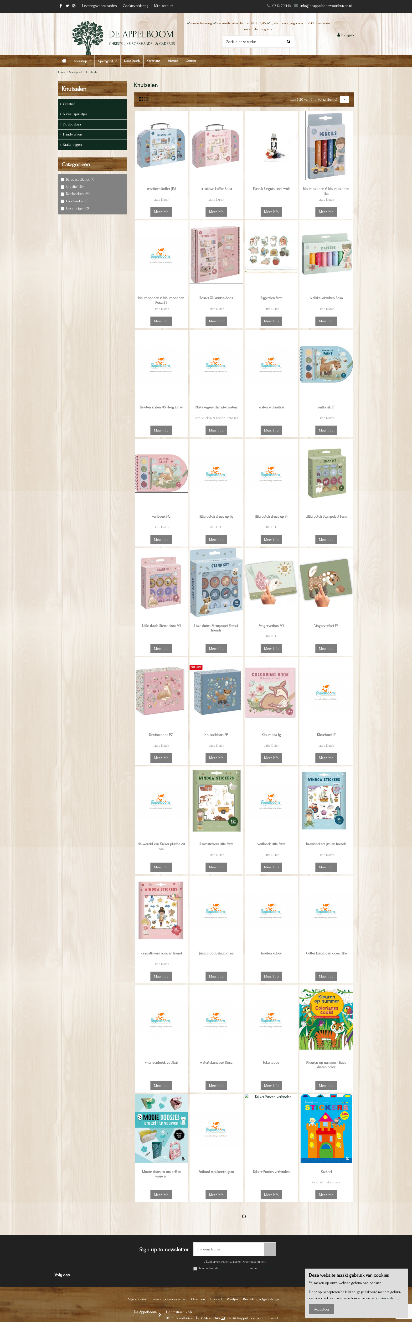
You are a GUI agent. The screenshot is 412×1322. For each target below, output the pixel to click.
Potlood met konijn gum (216, 1172)
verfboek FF (326, 407)
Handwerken (72, 134)
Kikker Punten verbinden (271, 1172)
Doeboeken (72, 124)
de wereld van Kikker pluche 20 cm (161, 846)
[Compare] (184, 127)
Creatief (69, 104)
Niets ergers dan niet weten (216, 407)
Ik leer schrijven (216, 1281)
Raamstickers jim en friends (326, 844)
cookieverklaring (387, 1298)
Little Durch (161, 199)
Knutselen (74, 89)
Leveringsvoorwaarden (100, 6)
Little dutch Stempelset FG (161, 626)
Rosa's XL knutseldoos (216, 298)
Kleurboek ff (326, 735)
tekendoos (271, 1062)
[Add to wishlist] (184, 119)
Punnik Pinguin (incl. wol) (271, 189)
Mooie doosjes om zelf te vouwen (161, 1174)
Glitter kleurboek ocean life (326, 953)
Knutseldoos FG (161, 735)
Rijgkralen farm (271, 298)
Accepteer (321, 1309)
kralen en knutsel (271, 407)
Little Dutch (326, 199)
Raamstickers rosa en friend (161, 953)
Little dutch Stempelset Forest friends (216, 628)
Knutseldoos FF (216, 735)
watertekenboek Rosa (216, 1062)
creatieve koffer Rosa (216, 189)
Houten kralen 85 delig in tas (161, 407)
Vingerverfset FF (326, 626)
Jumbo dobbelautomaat (216, 953)
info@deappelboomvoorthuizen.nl (326, 6)
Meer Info (161, 212)
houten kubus (271, 953)
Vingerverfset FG (271, 626)
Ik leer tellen (161, 1281)
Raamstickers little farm (216, 844)
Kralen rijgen (72, 144)
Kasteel (326, 1172)
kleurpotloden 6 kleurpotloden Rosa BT (161, 300)
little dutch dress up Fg (216, 516)
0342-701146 (281, 6)
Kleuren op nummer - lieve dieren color (326, 1064)
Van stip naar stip (271, 1281)
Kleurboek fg (271, 735)
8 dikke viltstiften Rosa (326, 298)
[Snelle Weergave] (184, 136)
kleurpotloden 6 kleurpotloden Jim (326, 191)
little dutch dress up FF (271, 516)
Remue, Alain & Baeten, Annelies (216, 418)
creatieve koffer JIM (161, 189)
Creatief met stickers (326, 1182)
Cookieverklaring (136, 6)
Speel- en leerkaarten (161, 1291)
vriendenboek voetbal (161, 1062)
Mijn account (163, 6)
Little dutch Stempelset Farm (326, 516)
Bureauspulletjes (75, 114)
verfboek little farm (271, 844)
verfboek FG (161, 516)
